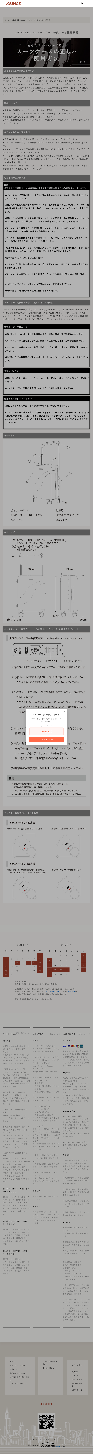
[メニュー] (88, 3)
